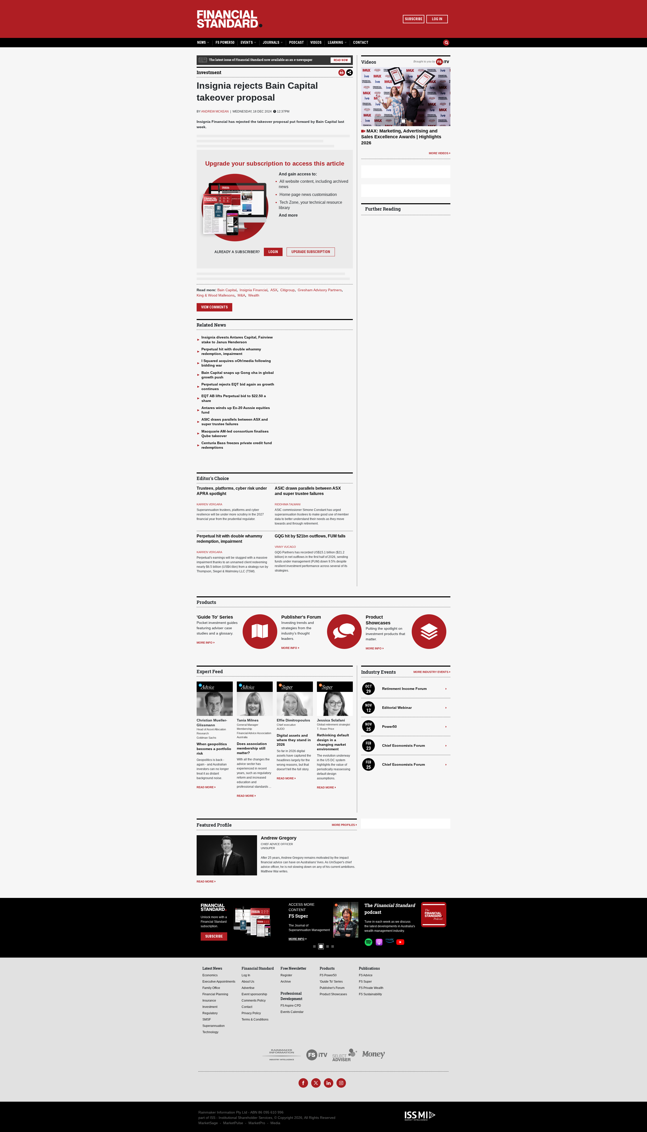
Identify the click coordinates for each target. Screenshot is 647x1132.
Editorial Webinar (397, 708)
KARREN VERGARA (209, 504)
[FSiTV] (442, 61)
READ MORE (205, 787)
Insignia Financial (253, 290)
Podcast (296, 42)
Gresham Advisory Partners (320, 290)
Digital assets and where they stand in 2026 (294, 739)
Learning (336, 42)
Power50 (389, 727)
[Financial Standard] (229, 19)
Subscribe (413, 19)
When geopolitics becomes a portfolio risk (214, 748)
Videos (315, 42)
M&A (241, 295)
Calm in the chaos (385, 130)
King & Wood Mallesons (216, 295)
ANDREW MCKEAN (215, 111)
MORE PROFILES (343, 824)
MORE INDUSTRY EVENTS (430, 671)
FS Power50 (225, 42)
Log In (437, 19)
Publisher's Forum (301, 617)
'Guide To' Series (215, 617)
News (201, 42)
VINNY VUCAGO (285, 546)
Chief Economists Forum (403, 745)
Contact (360, 42)
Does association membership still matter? (252, 748)
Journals (271, 42)
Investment (209, 72)
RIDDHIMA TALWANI (288, 504)
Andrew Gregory (278, 838)
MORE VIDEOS (438, 141)
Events (247, 42)
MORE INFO (205, 642)
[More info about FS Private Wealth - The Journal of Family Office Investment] (345, 920)
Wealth (253, 295)
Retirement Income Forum (404, 689)
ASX (273, 290)
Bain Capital (227, 290)
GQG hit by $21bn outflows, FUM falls (310, 536)
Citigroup (287, 290)
